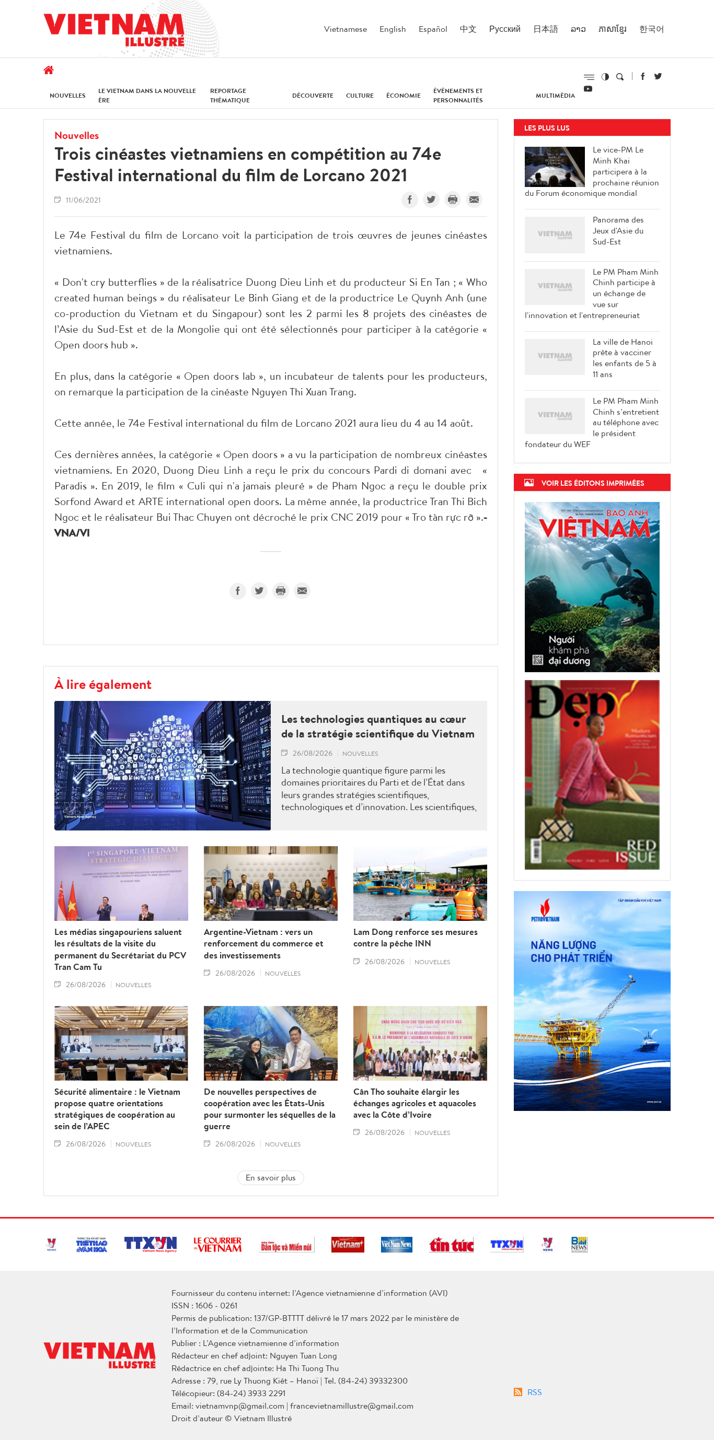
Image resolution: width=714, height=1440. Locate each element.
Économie (403, 95)
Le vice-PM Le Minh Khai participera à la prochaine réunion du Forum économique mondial (592, 171)
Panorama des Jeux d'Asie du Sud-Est (618, 230)
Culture (360, 95)
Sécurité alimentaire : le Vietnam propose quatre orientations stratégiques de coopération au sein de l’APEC (117, 1109)
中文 (468, 28)
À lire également (103, 683)
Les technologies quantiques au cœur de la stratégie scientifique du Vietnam (378, 726)
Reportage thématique (230, 95)
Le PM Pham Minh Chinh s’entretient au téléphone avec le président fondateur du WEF (592, 422)
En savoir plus (271, 1177)
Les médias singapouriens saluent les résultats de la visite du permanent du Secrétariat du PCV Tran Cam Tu (120, 949)
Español (433, 28)
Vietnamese (345, 28)
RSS (534, 1392)
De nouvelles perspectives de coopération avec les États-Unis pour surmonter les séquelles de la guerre (270, 1109)
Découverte (312, 95)
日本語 (545, 28)
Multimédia (555, 95)
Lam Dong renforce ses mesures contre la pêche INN (415, 937)
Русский (505, 28)
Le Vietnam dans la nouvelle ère (147, 95)
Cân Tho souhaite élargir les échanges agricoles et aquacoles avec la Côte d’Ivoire (414, 1103)
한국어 (651, 28)
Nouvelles (68, 95)
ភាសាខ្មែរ (612, 28)
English (392, 28)
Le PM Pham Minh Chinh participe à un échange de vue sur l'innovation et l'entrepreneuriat (592, 293)
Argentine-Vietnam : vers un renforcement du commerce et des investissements (264, 943)
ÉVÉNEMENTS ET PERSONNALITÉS (458, 95)
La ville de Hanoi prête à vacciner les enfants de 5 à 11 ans (625, 358)
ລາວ (578, 28)
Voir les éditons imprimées (593, 483)
